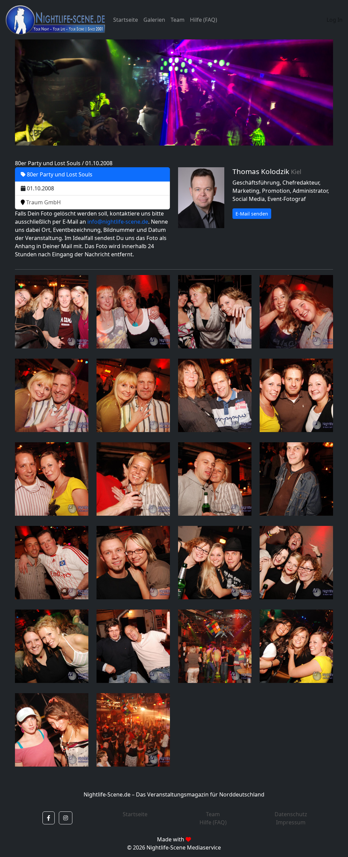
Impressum (291, 822)
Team (178, 19)
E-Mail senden (252, 213)
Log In (335, 19)
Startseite (125, 19)
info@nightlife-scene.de (117, 221)
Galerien (154, 19)
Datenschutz (291, 814)
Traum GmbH (43, 202)
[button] (48, 817)
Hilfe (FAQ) (203, 19)
